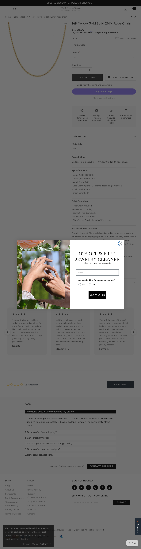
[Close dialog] (120, 243)
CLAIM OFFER (97, 295)
